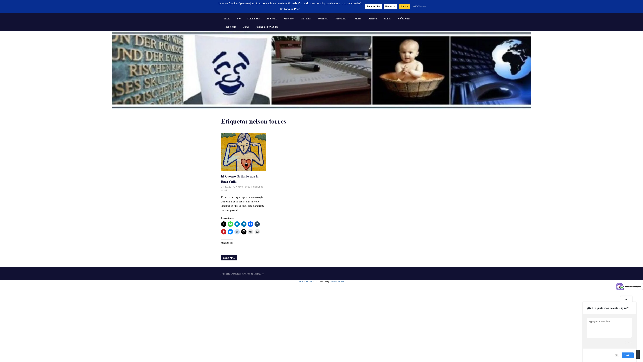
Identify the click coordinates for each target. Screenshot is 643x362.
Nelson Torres (243, 186)
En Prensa (271, 18)
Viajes (245, 26)
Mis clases (289, 18)
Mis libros (306, 18)
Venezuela (340, 18)
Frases (358, 18)
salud (224, 190)
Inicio (227, 18)
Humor (387, 18)
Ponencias (323, 18)
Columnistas (253, 18)
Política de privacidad (267, 26)
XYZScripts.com (337, 282)
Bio (239, 18)
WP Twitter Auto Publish (309, 282)
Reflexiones (404, 18)
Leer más (229, 257)
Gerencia (372, 18)
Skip (617, 355)
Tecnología (230, 26)
